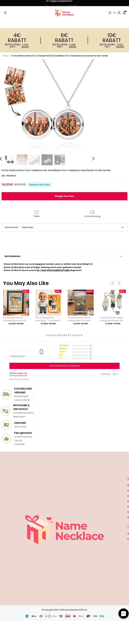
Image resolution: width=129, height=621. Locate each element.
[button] (5, 13)
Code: (25, 45)
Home (5, 55)
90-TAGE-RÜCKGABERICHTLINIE (53, 270)
